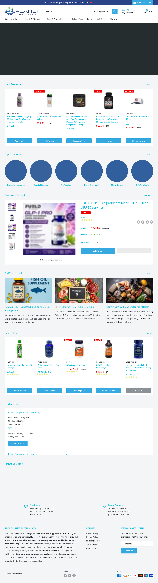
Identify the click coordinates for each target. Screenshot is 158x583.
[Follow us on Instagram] (74, 575)
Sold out (138, 390)
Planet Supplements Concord (23, 454)
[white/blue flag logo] (131, 123)
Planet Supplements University (24, 412)
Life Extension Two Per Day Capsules (48, 366)
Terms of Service (93, 544)
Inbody (90, 19)
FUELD (83, 217)
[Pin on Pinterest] (142, 222)
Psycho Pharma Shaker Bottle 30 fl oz (49, 117)
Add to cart (19, 141)
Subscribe (128, 550)
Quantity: (85, 242)
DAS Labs (99, 113)
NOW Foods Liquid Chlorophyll (104, 366)
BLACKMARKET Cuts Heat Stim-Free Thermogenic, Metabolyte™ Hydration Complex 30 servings (77, 120)
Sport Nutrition (11, 19)
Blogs (112, 19)
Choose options (79, 141)
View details (148, 195)
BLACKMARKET (71, 113)
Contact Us (91, 548)
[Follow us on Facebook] (65, 575)
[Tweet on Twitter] (147, 222)
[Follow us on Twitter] (69, 575)
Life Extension (42, 362)
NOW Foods (70, 362)
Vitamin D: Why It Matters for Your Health (127, 306)
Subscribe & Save (144, 2)
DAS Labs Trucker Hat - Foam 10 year (138, 117)
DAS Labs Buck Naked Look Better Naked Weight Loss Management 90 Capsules (107, 119)
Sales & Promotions (55, 19)
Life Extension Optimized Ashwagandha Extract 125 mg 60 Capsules (138, 368)
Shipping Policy (92, 541)
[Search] (115, 11)
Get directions (18, 443)
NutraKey (10, 362)
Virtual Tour (13, 428)
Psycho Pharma (13, 113)
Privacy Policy (92, 533)
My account (127, 12)
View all (150, 84)
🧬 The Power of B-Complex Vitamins (74, 306)
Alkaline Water (77, 19)
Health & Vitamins (32, 19)
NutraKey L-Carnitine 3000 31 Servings (19, 366)
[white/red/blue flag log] (127, 123)
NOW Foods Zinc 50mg (75, 365)
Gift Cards (101, 19)
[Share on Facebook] (138, 222)
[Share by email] (151, 222)
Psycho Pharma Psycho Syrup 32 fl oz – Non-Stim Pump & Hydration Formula (19, 119)
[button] (87, 220)
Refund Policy (92, 537)
